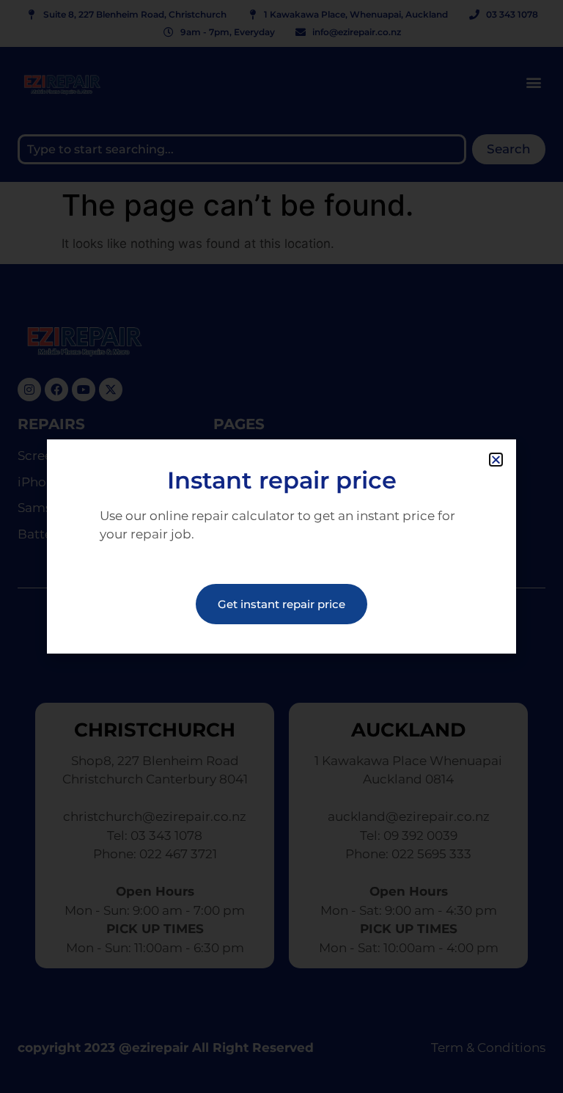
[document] (281, 546)
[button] (495, 459)
